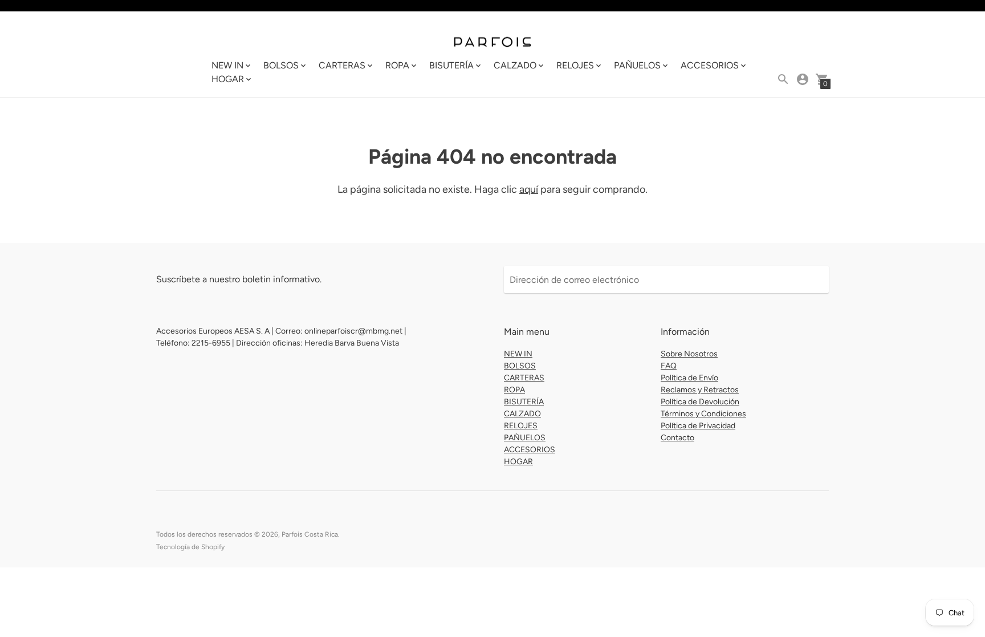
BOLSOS (520, 366)
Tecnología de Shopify (190, 547)
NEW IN (518, 354)
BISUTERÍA (524, 402)
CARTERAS (524, 378)
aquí (528, 189)
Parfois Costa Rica (310, 534)
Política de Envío (689, 378)
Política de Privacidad (698, 426)
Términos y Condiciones (703, 414)
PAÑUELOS (525, 438)
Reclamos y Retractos (700, 390)
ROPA (514, 390)
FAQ (669, 366)
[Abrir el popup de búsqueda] (783, 79)
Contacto (677, 438)
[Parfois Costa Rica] (492, 41)
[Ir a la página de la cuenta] (802, 79)
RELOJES (521, 426)
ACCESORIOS (529, 450)
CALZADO (522, 414)
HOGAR (518, 461)
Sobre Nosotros (689, 354)
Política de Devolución (700, 402)
